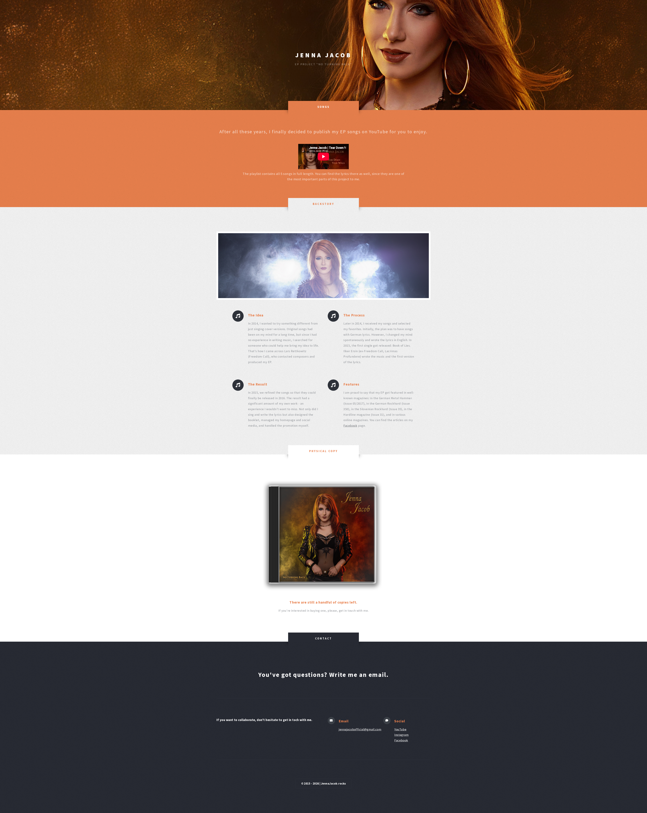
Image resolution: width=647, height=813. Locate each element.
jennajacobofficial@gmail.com (360, 729)
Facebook (350, 425)
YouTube (400, 729)
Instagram (401, 735)
